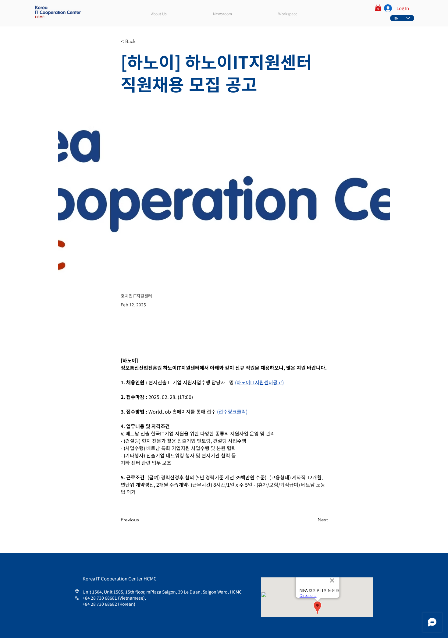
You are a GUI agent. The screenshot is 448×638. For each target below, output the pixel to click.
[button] (378, 7)
